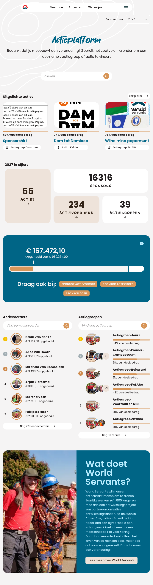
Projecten (75, 7)
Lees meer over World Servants (111, 560)
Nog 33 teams (111, 435)
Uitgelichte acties (18, 96)
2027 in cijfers (16, 164)
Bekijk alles (136, 96)
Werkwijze (95, 7)
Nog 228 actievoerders (34, 426)
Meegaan (56, 7)
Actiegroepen (90, 317)
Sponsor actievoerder (78, 284)
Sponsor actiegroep (118, 284)
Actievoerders (15, 317)
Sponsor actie (76, 293)
